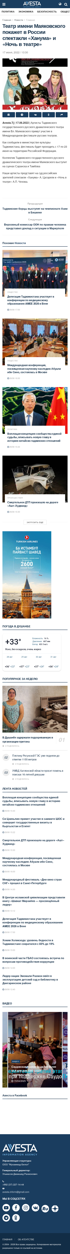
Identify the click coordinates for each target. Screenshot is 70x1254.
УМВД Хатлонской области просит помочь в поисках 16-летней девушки (37, 772)
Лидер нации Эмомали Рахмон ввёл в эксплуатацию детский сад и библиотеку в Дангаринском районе (30, 979)
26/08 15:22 (9, 832)
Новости (18, 19)
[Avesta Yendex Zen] (55, 1208)
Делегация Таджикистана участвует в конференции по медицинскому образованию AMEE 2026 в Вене (30, 300)
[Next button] (65, 1050)
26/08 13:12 (9, 910)
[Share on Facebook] (8, 114)
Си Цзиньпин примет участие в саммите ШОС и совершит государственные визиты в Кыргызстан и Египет (33, 822)
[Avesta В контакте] (35, 1207)
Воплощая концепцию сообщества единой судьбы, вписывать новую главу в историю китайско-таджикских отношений (34, 437)
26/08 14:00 (9, 967)
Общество (12, 292)
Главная (6, 19)
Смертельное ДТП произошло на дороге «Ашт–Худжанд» (32, 504)
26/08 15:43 (14, 446)
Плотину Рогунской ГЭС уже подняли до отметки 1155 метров (35, 757)
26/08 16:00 (14, 378)
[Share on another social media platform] (62, 114)
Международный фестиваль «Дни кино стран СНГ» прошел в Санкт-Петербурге (32, 881)
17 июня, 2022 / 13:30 (15, 52)
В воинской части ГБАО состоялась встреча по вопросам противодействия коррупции (33, 959)
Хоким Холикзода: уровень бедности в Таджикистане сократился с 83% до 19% (28, 942)
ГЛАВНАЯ (7, 1239)
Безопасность (47, 11)
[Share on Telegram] (22, 114)
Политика (8, 11)
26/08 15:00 (9, 950)
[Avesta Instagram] (25, 1207)
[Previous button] (4, 1050)
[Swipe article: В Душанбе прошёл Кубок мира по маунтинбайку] (35, 1050)
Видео (15, 1065)
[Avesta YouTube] (6, 1207)
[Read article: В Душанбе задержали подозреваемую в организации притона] (35, 709)
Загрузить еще (35, 522)
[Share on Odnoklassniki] (48, 114)
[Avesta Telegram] (6, 1218)
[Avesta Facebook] (16, 1207)
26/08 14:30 (9, 889)
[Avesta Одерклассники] (16, 1218)
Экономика (25, 11)
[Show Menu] (3, 4)
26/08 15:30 (14, 511)
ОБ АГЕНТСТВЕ (26, 1239)
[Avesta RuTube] (45, 1208)
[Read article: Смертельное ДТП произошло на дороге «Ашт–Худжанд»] (35, 479)
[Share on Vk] (35, 114)
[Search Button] (66, 4)
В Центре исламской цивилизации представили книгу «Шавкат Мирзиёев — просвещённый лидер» (33, 901)
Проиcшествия (15, 498)
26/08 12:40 (9, 989)
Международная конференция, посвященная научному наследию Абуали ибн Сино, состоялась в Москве (34, 368)
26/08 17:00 (14, 309)
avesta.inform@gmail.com (15, 1191)
